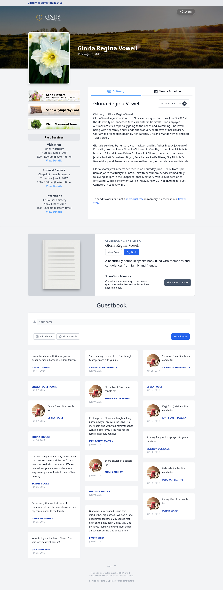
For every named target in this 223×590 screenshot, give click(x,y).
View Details (54, 160)
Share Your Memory (177, 282)
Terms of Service (120, 575)
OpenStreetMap (115, 580)
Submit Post (180, 336)
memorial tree (135, 199)
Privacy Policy (102, 575)
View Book (113, 252)
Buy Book (131, 252)
